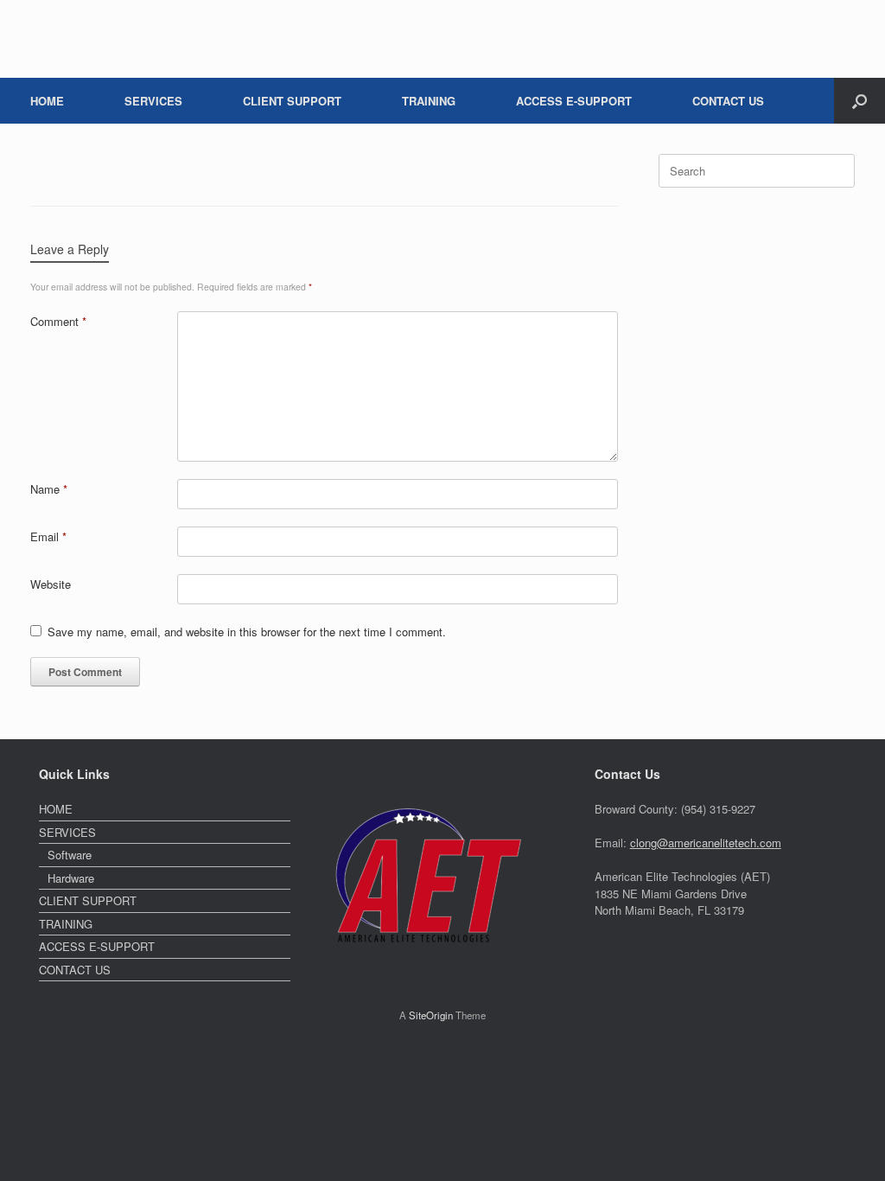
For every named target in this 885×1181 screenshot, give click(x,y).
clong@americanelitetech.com (705, 842)
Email (48, 536)
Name (48, 489)
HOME (47, 101)
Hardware (71, 878)
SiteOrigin (431, 1015)
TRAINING (428, 101)
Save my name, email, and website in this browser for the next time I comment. (247, 631)
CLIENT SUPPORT (292, 101)
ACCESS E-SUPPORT (574, 101)
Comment (58, 321)
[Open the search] (859, 101)
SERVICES (153, 101)
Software (70, 854)
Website (50, 584)
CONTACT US (728, 101)
